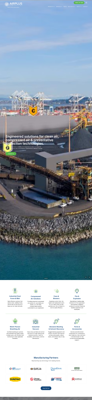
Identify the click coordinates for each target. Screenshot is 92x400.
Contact (85, 6)
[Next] (89, 277)
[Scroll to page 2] (46, 278)
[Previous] (86, 277)
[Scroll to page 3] (47, 278)
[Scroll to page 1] (44, 278)
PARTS (65, 6)
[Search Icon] (86, 2)
